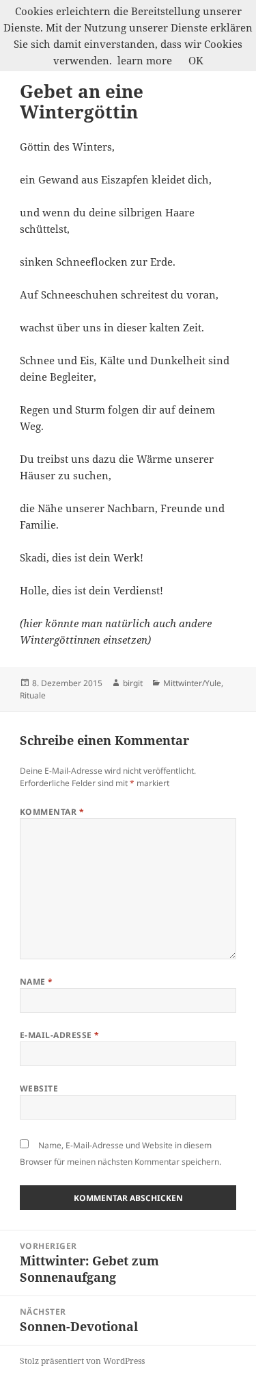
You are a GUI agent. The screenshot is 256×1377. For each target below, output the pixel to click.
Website (39, 1088)
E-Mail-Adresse (60, 1035)
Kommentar (52, 812)
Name (36, 981)
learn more (144, 60)
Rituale (33, 695)
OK (195, 60)
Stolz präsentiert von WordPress (82, 1361)
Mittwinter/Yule (192, 683)
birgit (133, 683)
